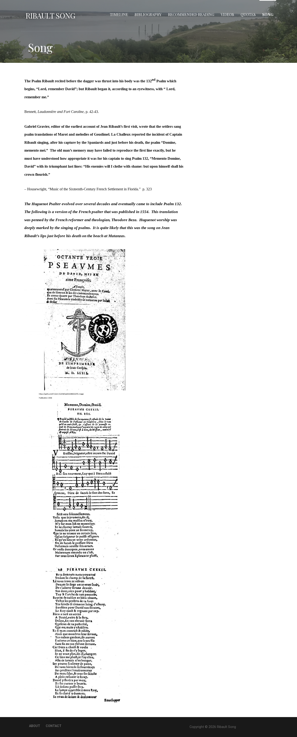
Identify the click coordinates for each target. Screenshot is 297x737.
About (34, 726)
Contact (53, 726)
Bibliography (148, 14)
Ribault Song (50, 15)
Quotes (248, 14)
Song (267, 14)
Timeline (119, 14)
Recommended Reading (191, 14)
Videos (227, 14)
